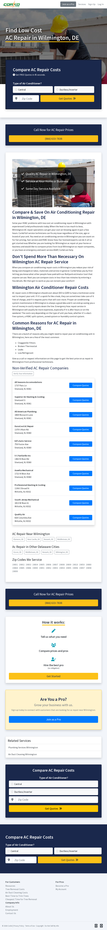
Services (82, 4)
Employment (11, 909)
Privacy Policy (19, 926)
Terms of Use (30, 926)
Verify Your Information (23, 373)
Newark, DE (48, 539)
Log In (101, 4)
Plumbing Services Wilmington (23, 747)
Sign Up (91, 4)
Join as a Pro (68, 4)
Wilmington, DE (62, 552)
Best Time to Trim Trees (17, 895)
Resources (10, 885)
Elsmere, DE (18, 539)
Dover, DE (17, 552)
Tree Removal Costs (15, 889)
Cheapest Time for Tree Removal (21, 899)
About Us (9, 906)
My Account (61, 889)
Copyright (39, 926)
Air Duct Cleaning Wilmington (22, 754)
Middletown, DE (63, 539)
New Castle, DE (33, 539)
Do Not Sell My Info (52, 926)
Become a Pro (62, 885)
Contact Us (10, 913)
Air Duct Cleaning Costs (16, 892)
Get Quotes (65, 98)
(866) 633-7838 (53, 138)
